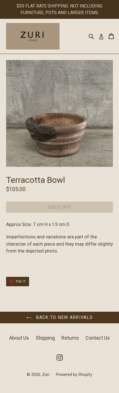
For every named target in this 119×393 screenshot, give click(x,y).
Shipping (45, 338)
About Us (19, 338)
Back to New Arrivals (64, 317)
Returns (70, 338)
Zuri (46, 374)
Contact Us (98, 338)
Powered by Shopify (74, 374)
